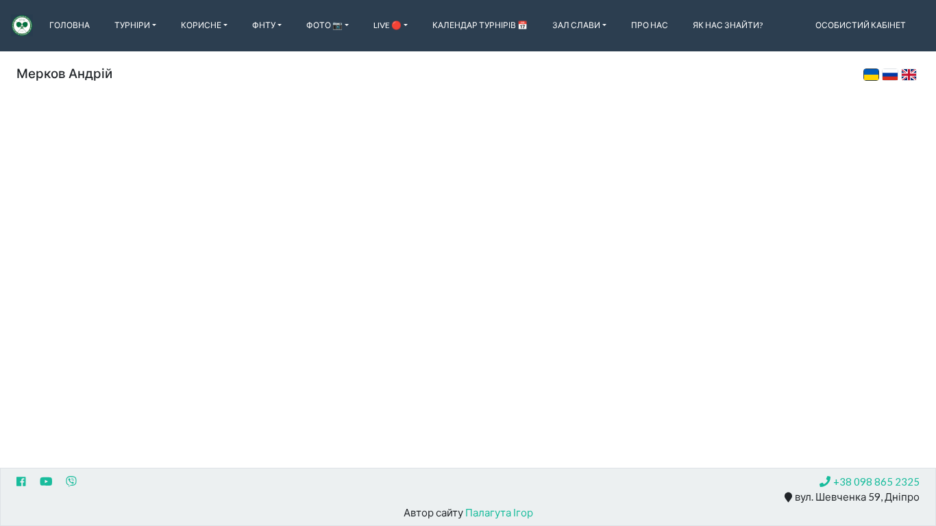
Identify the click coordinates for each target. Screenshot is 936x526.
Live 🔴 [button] (387, 25)
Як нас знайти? (728, 25)
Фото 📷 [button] (324, 25)
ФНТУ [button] (263, 25)
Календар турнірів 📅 (480, 25)
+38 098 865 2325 (876, 481)
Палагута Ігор (499, 512)
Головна (69, 25)
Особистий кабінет (860, 25)
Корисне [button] (201, 25)
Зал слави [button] (576, 25)
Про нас (649, 25)
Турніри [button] (132, 25)
